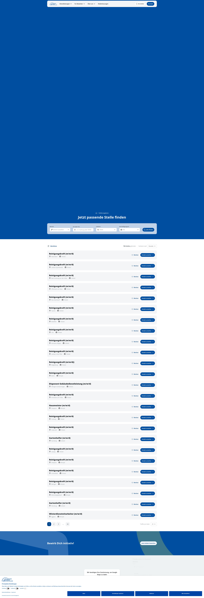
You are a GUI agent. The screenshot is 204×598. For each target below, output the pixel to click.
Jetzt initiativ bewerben (148, 543)
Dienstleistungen (65, 4)
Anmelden (141, 4)
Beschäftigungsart (124, 226)
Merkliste (53, 246)
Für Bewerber (79, 4)
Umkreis (98, 226)
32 (68, 524)
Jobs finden (149, 230)
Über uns (90, 4)
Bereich (52, 226)
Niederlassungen (103, 4)
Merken (136, 255)
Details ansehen (146, 255)
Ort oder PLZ (76, 226)
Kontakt (150, 4)
